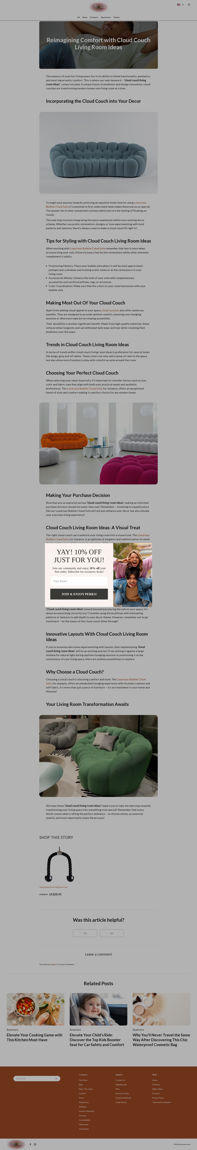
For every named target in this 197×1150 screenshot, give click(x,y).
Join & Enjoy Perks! (79, 594)
